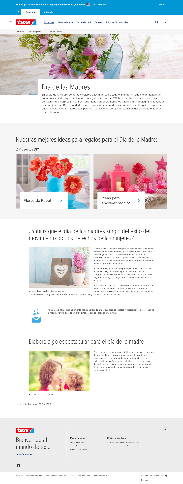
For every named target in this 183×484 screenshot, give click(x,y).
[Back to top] (165, 430)
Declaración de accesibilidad (56, 476)
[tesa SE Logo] (26, 22)
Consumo (30, 12)
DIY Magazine (35, 31)
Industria (48, 12)
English (102, 4)
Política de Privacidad (34, 476)
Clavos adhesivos (77, 443)
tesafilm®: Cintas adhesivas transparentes (123, 443)
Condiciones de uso (101, 476)
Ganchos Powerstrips (78, 449)
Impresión (19, 476)
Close (161, 4)
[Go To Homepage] (18, 12)
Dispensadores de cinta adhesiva (120, 446)
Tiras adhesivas (76, 446)
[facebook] (18, 466)
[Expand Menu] (10, 22)
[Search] (157, 22)
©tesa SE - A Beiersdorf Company (154, 476)
